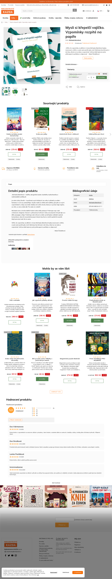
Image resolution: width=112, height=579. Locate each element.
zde (38, 575)
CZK (101, 11)
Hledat (75, 10)
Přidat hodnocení (15, 420)
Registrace (77, 544)
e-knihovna (88, 11)
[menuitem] (5, 18)
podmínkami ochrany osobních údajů (83, 519)
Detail (14, 154)
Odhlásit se (78, 549)
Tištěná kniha (11, 159)
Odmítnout (66, 572)
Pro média (10, 5)
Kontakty (3, 5)
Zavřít (90, 86)
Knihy (91, 195)
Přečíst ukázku (88, 58)
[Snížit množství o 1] (89, 78)
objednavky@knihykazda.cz (14, 551)
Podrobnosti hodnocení (89, 43)
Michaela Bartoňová (95, 202)
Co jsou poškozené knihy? (46, 560)
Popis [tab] (10, 184)
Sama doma (31, 234)
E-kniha (18, 159)
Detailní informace (71, 64)
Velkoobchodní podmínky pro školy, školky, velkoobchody (41, 5)
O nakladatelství (43, 558)
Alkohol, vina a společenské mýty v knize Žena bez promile (64, 549)
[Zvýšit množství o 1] (94, 78)
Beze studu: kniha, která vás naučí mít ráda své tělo (64, 552)
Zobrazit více (56, 392)
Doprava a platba (20, 5)
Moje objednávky (79, 547)
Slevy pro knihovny (44, 553)
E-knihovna (78, 552)
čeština (91, 199)
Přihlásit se (62, 525)
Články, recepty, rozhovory (46, 555)
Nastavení (53, 572)
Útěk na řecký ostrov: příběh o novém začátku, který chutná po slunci (63, 544)
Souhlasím (78, 572)
